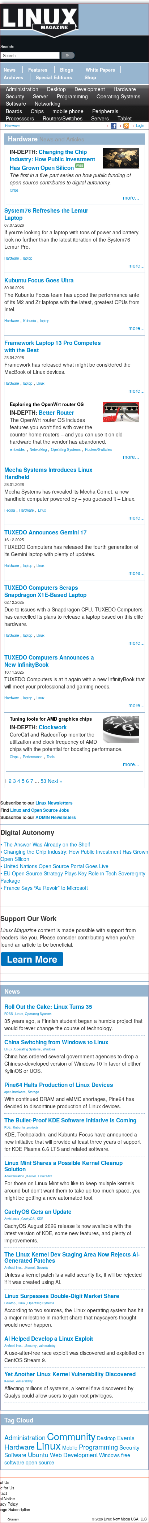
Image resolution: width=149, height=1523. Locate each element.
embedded (17, 449)
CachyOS (28, 1218)
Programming (72, 96)
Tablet (125, 118)
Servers (100, 118)
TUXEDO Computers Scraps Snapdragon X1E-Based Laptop (45, 591)
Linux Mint (45, 1176)
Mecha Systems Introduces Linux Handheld (48, 473)
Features (37, 70)
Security (42, 1267)
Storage (33, 1091)
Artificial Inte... (13, 1267)
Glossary (13, 1519)
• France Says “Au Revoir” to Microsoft (44, 887)
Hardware (11, 258)
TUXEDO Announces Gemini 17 (45, 532)
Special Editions (54, 77)
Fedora (9, 510)
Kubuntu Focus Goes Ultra (39, 280)
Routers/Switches (62, 118)
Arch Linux (11, 1218)
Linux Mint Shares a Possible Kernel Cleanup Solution (63, 1166)
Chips (14, 190)
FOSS (8, 1013)
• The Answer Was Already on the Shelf (45, 844)
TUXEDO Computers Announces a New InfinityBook (49, 661)
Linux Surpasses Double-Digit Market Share (61, 1296)
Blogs (66, 70)
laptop (27, 258)
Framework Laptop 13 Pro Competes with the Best (52, 346)
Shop (90, 77)
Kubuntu (29, 320)
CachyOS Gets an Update (38, 1212)
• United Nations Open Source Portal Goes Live (54, 866)
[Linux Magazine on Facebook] (113, 125)
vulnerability (47, 1345)
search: (7, 46)
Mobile (69, 1447)
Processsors (20, 118)
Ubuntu (38, 1454)
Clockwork (53, 727)
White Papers (100, 70)
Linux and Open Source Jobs (39, 810)
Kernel (31, 1176)
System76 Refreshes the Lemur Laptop (46, 214)
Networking (47, 103)
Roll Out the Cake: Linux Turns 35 (48, 1007)
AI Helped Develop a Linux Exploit (48, 1339)
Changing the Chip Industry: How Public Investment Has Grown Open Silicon (52, 160)
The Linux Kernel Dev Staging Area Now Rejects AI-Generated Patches (72, 1257)
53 (43, 780)
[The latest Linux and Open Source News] (125, 125)
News (10, 70)
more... (131, 197)
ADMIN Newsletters (55, 817)
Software (16, 103)
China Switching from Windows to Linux (56, 1042)
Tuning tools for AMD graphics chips (51, 719)
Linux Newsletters (54, 802)
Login (140, 125)
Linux (40, 383)
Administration (14, 1176)
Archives (13, 77)
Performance (32, 756)
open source (40, 1462)
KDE (7, 1127)
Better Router (56, 413)
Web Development (74, 1455)
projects (32, 1127)
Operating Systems (118, 96)
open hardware (15, 1091)
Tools (51, 756)
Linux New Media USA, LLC (125, 1519)
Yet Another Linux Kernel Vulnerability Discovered (70, 1374)
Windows (49, 1049)
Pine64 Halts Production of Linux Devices (58, 1085)
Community (71, 1436)
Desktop (10, 1303)
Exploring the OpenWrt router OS (47, 404)
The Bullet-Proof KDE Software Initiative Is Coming (70, 1120)
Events (126, 1438)
